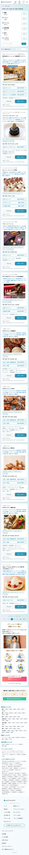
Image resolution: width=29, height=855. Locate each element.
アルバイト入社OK (20, 786)
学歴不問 (25, 781)
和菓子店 (18, 754)
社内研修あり (24, 780)
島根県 (14, 726)
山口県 (22, 726)
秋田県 (25, 718)
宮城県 (13, 718)
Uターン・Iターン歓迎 (21, 783)
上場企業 (10, 764)
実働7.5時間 (10, 766)
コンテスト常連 (5, 764)
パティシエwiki (16, 815)
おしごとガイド (17, 812)
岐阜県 (14, 716)
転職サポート (16, 806)
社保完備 (23, 773)
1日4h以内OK (10, 773)
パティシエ (4, 737)
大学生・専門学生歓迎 (13, 785)
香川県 (10, 728)
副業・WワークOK (5, 785)
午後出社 (10, 768)
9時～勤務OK (17, 773)
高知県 (18, 728)
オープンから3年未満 (18, 764)
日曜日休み (13, 790)
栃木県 (3, 714)
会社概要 (4, 834)
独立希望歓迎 (4, 783)
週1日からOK (18, 769)
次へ (24, 619)
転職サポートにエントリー (14, 678)
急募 (3, 781)
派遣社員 (20, 744)
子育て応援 (4, 761)
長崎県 (16, 730)
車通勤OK (25, 778)
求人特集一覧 (7, 815)
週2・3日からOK (5, 771)
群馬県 (7, 714)
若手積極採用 (19, 781)
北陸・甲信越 (4, 722)
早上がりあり (22, 768)
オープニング (18, 761)
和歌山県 (3, 710)
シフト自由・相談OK (10, 769)
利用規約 (4, 843)
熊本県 (20, 730)
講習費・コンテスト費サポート (20, 776)
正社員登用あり (10, 776)
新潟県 (9, 722)
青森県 (17, 718)
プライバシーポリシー (7, 846)
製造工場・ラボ (12, 754)
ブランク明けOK (5, 786)
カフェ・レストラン (19, 752)
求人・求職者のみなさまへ (8, 849)
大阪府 (6, 709)
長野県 (3, 724)
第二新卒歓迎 (13, 781)
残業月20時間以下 (17, 766)
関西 (3, 709)
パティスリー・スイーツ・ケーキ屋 (8, 751)
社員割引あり (4, 778)
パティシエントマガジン (19, 809)
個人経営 (24, 761)
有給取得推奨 (18, 790)
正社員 (3, 744)
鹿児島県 (7, 732)
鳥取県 (18, 726)
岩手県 (21, 718)
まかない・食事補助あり (12, 778)
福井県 (21, 722)
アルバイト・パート (14, 744)
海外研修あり (18, 780)
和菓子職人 (23, 737)
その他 (10, 739)
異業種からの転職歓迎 (12, 783)
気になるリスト (7, 821)
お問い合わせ (5, 840)
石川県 (17, 722)
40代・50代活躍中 (13, 786)
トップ (2, 6)
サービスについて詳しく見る (15, 683)
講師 (3, 739)
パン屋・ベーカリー (5, 754)
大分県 (25, 730)
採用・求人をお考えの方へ (15, 825)
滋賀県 (14, 709)
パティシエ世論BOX (18, 818)
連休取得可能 (4, 788)
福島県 (7, 720)
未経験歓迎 (7, 781)
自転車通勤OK (11, 780)
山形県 (3, 720)
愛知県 (6, 716)
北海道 (9, 718)
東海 (3, 716)
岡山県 (10, 726)
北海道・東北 (4, 718)
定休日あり (4, 766)
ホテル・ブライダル (18, 751)
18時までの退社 (5, 768)
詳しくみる (21, 101)
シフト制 (3, 769)
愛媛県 (6, 728)
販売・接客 (17, 737)
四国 (3, 728)
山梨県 (25, 722)
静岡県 (10, 716)
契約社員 (7, 744)
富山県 (13, 722)
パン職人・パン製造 (11, 737)
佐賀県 (12, 730)
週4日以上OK (4, 773)
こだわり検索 (7, 812)
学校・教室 (23, 754)
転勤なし (19, 778)
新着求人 (6, 809)
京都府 (18, 709)
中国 (3, 726)
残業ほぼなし (16, 768)
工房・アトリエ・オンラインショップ (8, 752)
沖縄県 (12, 732)
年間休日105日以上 (17, 788)
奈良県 (22, 709)
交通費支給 (4, 776)
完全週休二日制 (5, 793)
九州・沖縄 (4, 730)
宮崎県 (3, 732)
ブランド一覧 (7, 818)
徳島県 (14, 728)
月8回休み (10, 788)
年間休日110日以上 (5, 790)
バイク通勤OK (4, 780)
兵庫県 (10, 709)
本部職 (6, 739)
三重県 (18, 716)
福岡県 (9, 730)
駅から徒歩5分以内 (11, 761)
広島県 (6, 726)
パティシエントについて (7, 830)
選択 (24, 13)
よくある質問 (5, 837)
